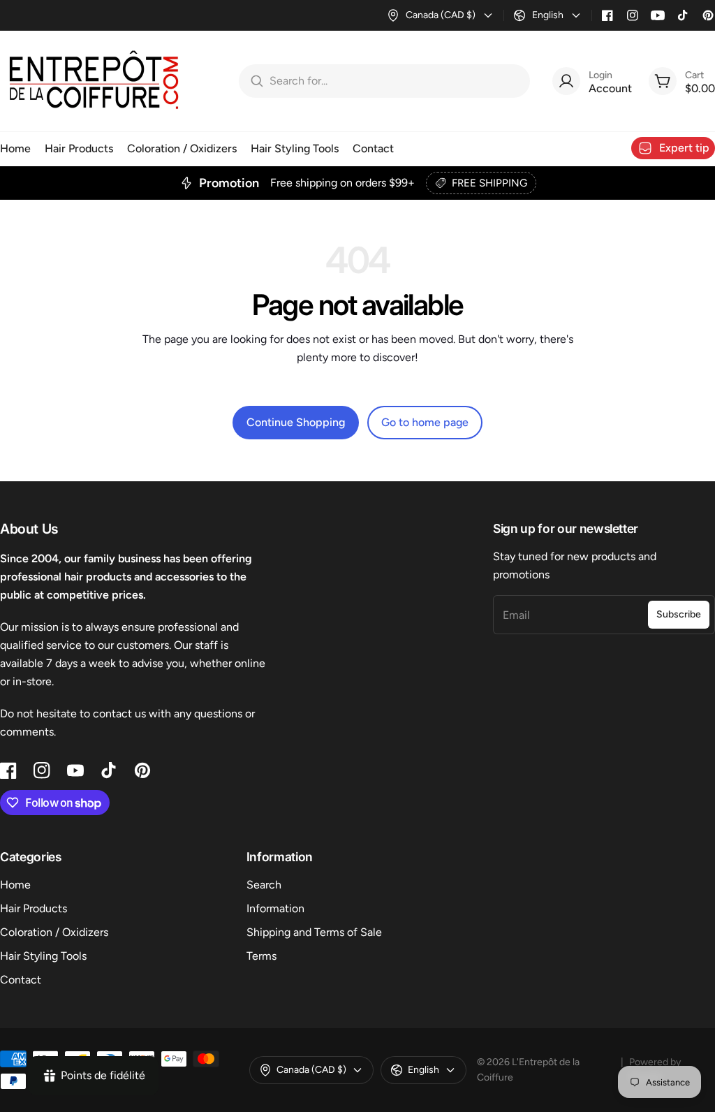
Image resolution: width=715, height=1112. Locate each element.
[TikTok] (683, 15)
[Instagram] (633, 15)
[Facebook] (607, 15)
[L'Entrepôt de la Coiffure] (94, 81)
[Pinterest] (708, 15)
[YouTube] (658, 15)
